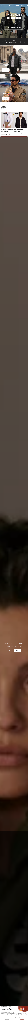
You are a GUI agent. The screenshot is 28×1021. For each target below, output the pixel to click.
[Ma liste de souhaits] (24, 6)
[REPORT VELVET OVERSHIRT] (20, 120)
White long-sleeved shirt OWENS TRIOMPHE (7, 131)
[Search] (22, 6)
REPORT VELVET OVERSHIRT (18, 130)
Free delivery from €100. (15, 1)
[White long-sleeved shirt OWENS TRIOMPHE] (7, 120)
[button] (13, 27)
